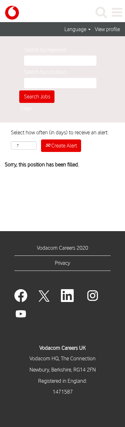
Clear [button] (25, 108)
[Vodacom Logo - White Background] (9, 11)
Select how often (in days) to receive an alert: (59, 132)
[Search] (101, 12)
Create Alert (63, 145)
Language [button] (76, 29)
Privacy (62, 263)
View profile (107, 29)
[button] (117, 12)
